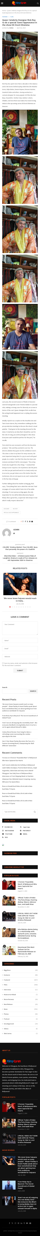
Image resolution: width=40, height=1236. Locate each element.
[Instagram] (15, 1223)
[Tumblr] (24, 1223)
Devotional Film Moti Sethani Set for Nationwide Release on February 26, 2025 (27, 950)
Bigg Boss (21, 970)
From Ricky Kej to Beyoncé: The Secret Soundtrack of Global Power (26, 1185)
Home (4, 11)
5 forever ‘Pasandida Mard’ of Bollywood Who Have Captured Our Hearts (27, 885)
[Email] (30, 1223)
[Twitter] (12, 1223)
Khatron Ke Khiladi (21, 995)
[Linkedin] (21, 1223)
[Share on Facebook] (25, 521)
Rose (4, 786)
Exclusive (21, 975)
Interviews (21, 990)
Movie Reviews (21, 999)
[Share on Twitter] (27, 521)
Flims (21, 985)
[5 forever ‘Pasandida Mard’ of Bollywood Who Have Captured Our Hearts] (9, 885)
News (21, 1009)
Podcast (21, 1019)
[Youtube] (27, 1223)
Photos (21, 1014)
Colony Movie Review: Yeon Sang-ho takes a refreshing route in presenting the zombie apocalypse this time (16, 734)
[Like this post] (23, 521)
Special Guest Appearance (11, 512)
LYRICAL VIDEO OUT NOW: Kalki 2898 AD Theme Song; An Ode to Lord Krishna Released (28, 916)
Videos (21, 1029)
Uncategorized (21, 1024)
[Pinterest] (18, 1223)
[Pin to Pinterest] (29, 521)
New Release (21, 1004)
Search (4, 687)
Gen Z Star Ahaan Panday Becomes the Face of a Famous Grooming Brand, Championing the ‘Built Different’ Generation (18, 743)
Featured (21, 980)
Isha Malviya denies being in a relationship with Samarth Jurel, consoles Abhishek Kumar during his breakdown (28, 933)
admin (11, 28)
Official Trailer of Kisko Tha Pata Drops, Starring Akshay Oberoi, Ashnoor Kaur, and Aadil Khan (27, 901)
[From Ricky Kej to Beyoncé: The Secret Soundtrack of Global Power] (9, 1185)
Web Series (21, 1033)
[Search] (38, 3)
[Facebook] (9, 1223)
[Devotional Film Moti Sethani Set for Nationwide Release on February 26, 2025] (9, 950)
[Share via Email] (32, 521)
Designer (6, 509)
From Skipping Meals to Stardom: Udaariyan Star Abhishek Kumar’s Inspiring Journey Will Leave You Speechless (19, 779)
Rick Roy (15, 509)
